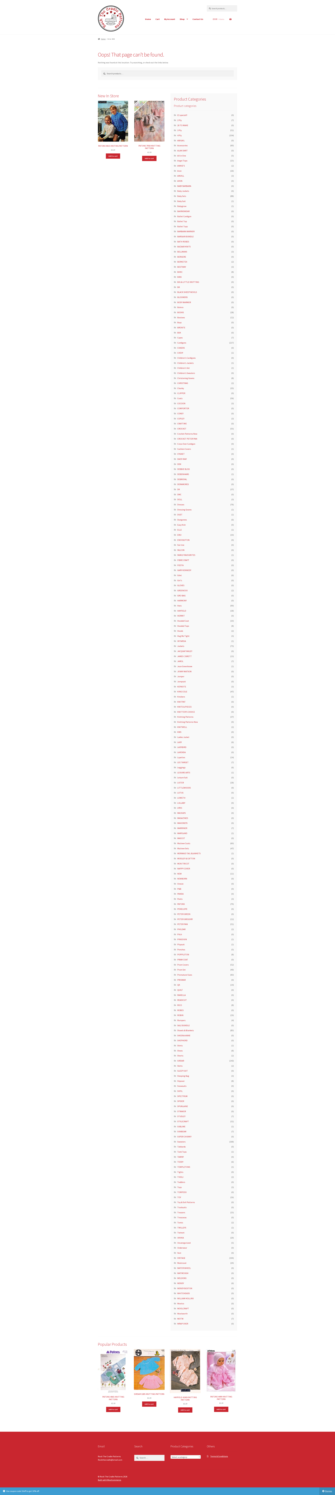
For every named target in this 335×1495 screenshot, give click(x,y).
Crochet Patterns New (187, 433)
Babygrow (181, 206)
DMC (179, 494)
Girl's (179, 580)
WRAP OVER (182, 1323)
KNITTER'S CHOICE (186, 712)
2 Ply (179, 120)
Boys (179, 322)
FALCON (181, 550)
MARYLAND (182, 833)
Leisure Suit (182, 777)
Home (148, 19)
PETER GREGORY (185, 919)
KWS (179, 732)
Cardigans (181, 342)
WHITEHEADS (183, 1293)
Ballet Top (182, 221)
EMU (179, 535)
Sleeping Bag (183, 1076)
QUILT (180, 990)
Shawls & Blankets (185, 1030)
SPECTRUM (182, 1096)
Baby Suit (181, 201)
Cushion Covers (184, 449)
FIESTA (180, 565)
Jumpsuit (181, 681)
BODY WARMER (184, 302)
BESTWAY (181, 267)
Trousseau (181, 1217)
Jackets (180, 646)
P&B (179, 889)
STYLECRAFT (183, 1121)
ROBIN (180, 1015)
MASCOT (181, 838)
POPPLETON (183, 954)
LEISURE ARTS (183, 772)
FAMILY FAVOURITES (186, 555)
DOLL (179, 499)
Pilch (179, 934)
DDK (179, 464)
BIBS (179, 277)
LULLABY (181, 803)
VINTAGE (181, 1258)
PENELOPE (182, 909)
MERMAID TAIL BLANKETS (189, 853)
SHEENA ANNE (183, 1035)
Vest (179, 1253)
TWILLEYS (181, 1227)
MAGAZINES (182, 818)
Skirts (180, 1066)
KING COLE (182, 691)
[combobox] (186, 1457)
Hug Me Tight (183, 636)
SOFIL (180, 1091)
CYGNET (181, 454)
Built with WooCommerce (109, 1480)
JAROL (180, 661)
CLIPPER (181, 393)
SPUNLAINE (182, 1106)
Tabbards (181, 1146)
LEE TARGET (183, 762)
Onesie (180, 883)
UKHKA (180, 1237)
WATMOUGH (182, 1273)
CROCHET (181, 428)
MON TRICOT (183, 863)
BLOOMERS (182, 297)
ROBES (180, 1010)
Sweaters (181, 1141)
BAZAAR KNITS (184, 246)
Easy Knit (181, 524)
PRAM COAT (182, 959)
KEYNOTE (181, 686)
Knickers (181, 696)
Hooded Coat (183, 621)
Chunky (180, 388)
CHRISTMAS (182, 383)
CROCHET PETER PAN (187, 438)
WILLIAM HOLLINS (185, 1298)
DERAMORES (183, 484)
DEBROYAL (182, 479)
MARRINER (182, 828)
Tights (180, 1172)
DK (178, 489)
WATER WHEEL (184, 1268)
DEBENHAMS (183, 474)
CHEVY (180, 352)
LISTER (180, 782)
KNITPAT (181, 701)
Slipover (181, 1081)
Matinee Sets (183, 848)
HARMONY (182, 600)
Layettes (181, 757)
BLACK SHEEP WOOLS (187, 292)
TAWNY (180, 1157)
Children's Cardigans (186, 358)
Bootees (181, 317)
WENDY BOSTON (184, 1288)
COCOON (181, 403)
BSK (179, 332)
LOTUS (180, 792)
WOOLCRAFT (183, 1308)
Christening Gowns (185, 378)
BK (178, 287)
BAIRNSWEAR (183, 211)
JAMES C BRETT (184, 656)
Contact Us (197, 19)
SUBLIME (181, 1126)
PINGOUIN (182, 939)
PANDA (180, 894)
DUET (179, 514)
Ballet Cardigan (184, 216)
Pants (180, 899)
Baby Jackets (183, 191)
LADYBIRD (181, 747)
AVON (179, 181)
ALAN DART (182, 150)
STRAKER (181, 1111)
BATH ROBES (183, 241)
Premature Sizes (184, 974)
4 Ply (179, 135)
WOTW (180, 1318)
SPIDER (180, 1101)
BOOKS (180, 312)
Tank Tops (182, 1151)
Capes (180, 337)
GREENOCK (182, 590)
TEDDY (180, 1162)
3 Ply (179, 130)
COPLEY (180, 418)
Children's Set (183, 368)
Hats (179, 605)
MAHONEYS (182, 823)
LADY (179, 742)
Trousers (181, 1212)
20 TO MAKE (182, 125)
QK (178, 985)
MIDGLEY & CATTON (186, 858)
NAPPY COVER (183, 868)
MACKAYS (181, 813)
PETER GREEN (183, 914)
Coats (180, 398)
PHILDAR (181, 929)
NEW (179, 873)
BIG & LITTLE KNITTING (188, 282)
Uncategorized (184, 1242)
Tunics (180, 1222)
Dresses (180, 504)
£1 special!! (182, 115)
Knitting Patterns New (187, 722)
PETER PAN (182, 924)
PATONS (181, 904)
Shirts (180, 1045)
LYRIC (179, 808)
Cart (157, 19)
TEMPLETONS (183, 1167)
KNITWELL (182, 727)
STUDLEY (181, 1116)
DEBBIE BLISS (183, 469)
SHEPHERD (182, 1040)
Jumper (180, 676)
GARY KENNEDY (184, 570)
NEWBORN (182, 878)
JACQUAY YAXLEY (184, 651)
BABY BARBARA (184, 186)
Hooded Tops (183, 626)
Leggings (181, 767)
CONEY (180, 413)
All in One (181, 155)
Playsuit (181, 944)
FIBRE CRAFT (183, 560)
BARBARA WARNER (186, 231)
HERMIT (181, 615)
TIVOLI (180, 1177)
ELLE (179, 529)
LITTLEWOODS (184, 787)
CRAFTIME (182, 423)
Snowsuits (181, 1086)
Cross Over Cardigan (186, 444)
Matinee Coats (183, 843)
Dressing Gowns (184, 509)
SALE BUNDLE (183, 1025)
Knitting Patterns (185, 717)
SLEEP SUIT (182, 1070)
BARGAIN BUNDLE (185, 236)
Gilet (179, 575)
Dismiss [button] (328, 1491)
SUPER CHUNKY (184, 1136)
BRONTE (181, 327)
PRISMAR (181, 980)
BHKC (180, 272)
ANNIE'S (181, 165)
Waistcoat (181, 1263)
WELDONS (181, 1278)
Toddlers (181, 1182)
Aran (179, 171)
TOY (179, 1197)
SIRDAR (180, 1060)
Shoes (180, 1050)
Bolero (180, 307)
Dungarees (182, 519)
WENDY (180, 1283)
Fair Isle (180, 545)
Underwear (182, 1247)
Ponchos (181, 949)
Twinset (181, 1232)
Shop (182, 19)
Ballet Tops (182, 226)
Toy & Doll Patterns (186, 1202)
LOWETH (181, 797)
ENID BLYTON (183, 540)
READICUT (182, 1000)
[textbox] (186, 1457)
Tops (179, 1187)
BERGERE (181, 256)
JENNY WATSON (184, 671)
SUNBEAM (181, 1131)
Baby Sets (181, 196)
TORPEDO (182, 1192)
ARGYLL (180, 175)
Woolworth (182, 1313)
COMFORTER (183, 408)
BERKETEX (182, 261)
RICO (179, 1005)
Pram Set (181, 969)
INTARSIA (181, 641)
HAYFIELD (181, 610)
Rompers (181, 1020)
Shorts (180, 1055)
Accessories (182, 145)
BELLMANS (182, 251)
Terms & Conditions (219, 1456)
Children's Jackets (185, 363)
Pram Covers (183, 964)
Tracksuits (182, 1207)
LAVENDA (181, 752)
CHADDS (181, 348)
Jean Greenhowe (184, 666)
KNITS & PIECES (184, 706)
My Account (169, 19)
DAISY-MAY (182, 459)
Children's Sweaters (186, 373)
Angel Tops (182, 160)
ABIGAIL (181, 140)
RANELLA (181, 995)
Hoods (180, 631)
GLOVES (180, 585)
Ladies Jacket (183, 737)
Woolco (180, 1303)
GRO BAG (181, 595)
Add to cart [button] (113, 156)
